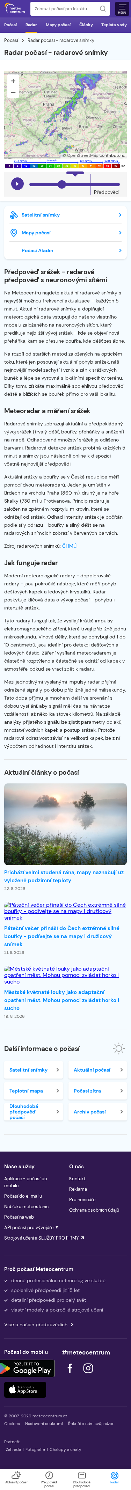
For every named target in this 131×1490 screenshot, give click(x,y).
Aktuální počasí (92, 1070)
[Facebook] (70, 1375)
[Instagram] (88, 1375)
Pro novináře (82, 1200)
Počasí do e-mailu (23, 1196)
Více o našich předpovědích (35, 1324)
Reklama (78, 1189)
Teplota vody (114, 25)
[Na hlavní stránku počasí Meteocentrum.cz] (14, 8)
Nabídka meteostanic (26, 1207)
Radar (31, 25)
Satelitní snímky (41, 215)
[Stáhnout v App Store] (25, 1390)
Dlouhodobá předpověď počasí (23, 1111)
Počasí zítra (87, 1091)
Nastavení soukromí (44, 1423)
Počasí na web (19, 1217)
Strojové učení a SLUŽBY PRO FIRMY (41, 1238)
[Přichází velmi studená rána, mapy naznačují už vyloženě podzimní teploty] (65, 824)
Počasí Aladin (37, 250)
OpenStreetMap (83, 155)
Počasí (10, 25)
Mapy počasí (58, 25)
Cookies (12, 1423)
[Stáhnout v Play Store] (25, 1368)
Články (86, 25)
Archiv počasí (90, 1112)
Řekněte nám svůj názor (91, 1423)
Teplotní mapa (26, 1091)
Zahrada (13, 1449)
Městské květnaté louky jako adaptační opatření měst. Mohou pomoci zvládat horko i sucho (61, 1000)
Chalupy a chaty (65, 1449)
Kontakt (77, 1179)
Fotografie (35, 1449)
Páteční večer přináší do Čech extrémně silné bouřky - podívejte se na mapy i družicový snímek (61, 936)
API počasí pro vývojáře (28, 1227)
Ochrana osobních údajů (94, 1210)
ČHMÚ (69, 546)
